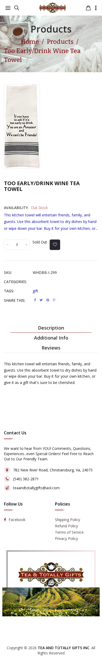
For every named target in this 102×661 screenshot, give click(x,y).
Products (51, 29)
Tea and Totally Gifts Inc (63, 647)
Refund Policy (66, 525)
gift (35, 290)
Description (51, 327)
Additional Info (51, 337)
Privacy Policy (66, 538)
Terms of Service (69, 532)
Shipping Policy (67, 519)
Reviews (51, 347)
